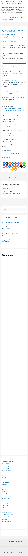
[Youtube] (24, 166)
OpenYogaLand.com (9, 126)
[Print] (12, 166)
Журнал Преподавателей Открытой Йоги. (12, 4)
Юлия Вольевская (6, 521)
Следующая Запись (14, 177)
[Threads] (21, 166)
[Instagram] (17, 17)
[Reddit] (9, 163)
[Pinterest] (15, 163)
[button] (21, 17)
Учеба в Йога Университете (8, 31)
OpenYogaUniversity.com (11, 135)
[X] (6, 163)
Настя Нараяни (5, 498)
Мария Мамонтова (6, 496)
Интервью (4, 484)
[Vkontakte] (9, 166)
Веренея (4, 473)
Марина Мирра (5, 493)
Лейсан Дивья (5, 491)
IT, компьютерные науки (8, 461)
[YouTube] (13, 17)
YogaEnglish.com (22, 130)
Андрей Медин (5, 468)
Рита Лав (4, 507)
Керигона (4, 486)
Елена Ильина (5, 482)
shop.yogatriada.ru (14, 115)
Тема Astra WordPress (18, 552)
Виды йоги (4, 475)
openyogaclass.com (13, 82)
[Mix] (21, 163)
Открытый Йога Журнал (8, 505)
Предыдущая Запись (14, 174)
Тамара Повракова (6, 512)
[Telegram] (10, 17)
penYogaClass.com (9, 121)
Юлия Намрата (5, 523)
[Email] (4, 166)
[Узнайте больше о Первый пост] (7, 188)
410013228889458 (14, 153)
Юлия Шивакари (6, 526)
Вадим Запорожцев (6, 470)
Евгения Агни (5, 480)
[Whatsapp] (24, 163)
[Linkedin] (12, 163)
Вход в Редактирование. (14, 541)
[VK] (15, 17)
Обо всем (10, 30)
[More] (15, 169)
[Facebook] (4, 163)
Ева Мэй (4, 477)
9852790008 (7, 150)
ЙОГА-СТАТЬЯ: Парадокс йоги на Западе (12, 228)
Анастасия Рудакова (7, 466)
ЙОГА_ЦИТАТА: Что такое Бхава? (10, 217)
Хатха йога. (4, 519)
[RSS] (15, 166)
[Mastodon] (18, 163)
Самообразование (18, 30)
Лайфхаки (4, 489)
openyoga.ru (8, 141)
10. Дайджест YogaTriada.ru (8, 459)
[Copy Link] (12, 169)
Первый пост (7, 191)
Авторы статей (5, 463)
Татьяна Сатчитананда (7, 514)
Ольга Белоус (5, 503)
